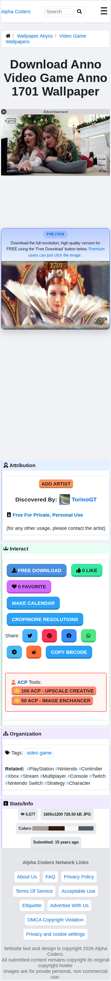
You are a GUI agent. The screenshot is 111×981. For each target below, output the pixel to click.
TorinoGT (84, 499)
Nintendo (67, 769)
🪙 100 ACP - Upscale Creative (54, 691)
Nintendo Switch (24, 783)
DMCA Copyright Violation (55, 920)
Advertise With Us (69, 905)
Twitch (97, 776)
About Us (27, 877)
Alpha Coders (15, 11)
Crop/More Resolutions (45, 619)
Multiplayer (53, 776)
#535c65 (85, 828)
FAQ (50, 877)
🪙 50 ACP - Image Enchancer (52, 700)
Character (78, 783)
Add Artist (56, 484)
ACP (22, 682)
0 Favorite (31, 586)
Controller (90, 769)
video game (39, 753)
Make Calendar (33, 603)
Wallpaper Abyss (35, 36)
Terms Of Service (34, 891)
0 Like (89, 570)
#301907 (56, 828)
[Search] (79, 12)
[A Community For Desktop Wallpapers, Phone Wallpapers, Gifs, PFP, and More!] (8, 36)
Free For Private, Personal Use (48, 515)
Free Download (39, 570)
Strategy (55, 783)
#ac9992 (40, 828)
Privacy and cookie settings (55, 934)
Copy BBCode (69, 652)
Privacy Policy (79, 877)
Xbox (12, 776)
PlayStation (41, 769)
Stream (30, 776)
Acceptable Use (78, 891)
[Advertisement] (55, 393)
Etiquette (31, 905)
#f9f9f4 (71, 828)
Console (78, 776)
